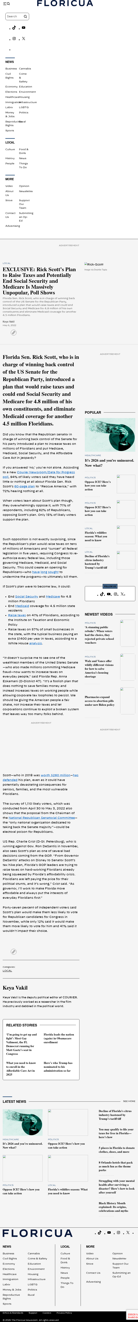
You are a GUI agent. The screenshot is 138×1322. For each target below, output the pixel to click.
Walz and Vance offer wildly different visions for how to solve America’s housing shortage (99, 668)
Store (8, 200)
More (90, 1246)
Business (11, 69)
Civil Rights (10, 1259)
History (10, 158)
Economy (11, 87)
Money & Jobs (12, 1290)
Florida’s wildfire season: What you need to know (96, 536)
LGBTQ (24, 107)
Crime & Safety (37, 1259)
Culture (10, 149)
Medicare (53, 596)
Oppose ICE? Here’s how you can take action (98, 486)
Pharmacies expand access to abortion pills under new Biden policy (100, 701)
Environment (27, 92)
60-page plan (24, 486)
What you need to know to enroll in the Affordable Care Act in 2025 (21, 1069)
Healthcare (12, 97)
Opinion (24, 186)
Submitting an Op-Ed (26, 217)
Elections (11, 92)
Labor (9, 107)
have (36, 572)
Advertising (12, 226)
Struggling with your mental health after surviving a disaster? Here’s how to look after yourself (117, 1186)
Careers (47, 1313)
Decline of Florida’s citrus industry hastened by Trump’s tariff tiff (97, 562)
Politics (23, 113)
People (9, 164)
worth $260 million (55, 775)
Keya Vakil (8, 321)
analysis (35, 643)
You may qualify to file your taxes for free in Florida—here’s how (116, 1133)
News (22, 158)
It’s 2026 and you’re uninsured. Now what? (109, 462)
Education (25, 87)
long (44, 572)
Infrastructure (28, 102)
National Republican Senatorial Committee (42, 817)
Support (33, 1313)
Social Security (26, 596)
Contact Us (93, 1273)
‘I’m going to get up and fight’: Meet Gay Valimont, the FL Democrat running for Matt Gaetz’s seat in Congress (21, 1044)
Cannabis (25, 69)
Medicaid (22, 606)
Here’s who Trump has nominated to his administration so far (58, 1067)
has (75, 775)
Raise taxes (17, 615)
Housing (24, 97)
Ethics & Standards (13, 1313)
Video (9, 186)
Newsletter (26, 191)
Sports (9, 131)
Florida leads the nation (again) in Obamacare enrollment (59, 1038)
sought (53, 572)
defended (10, 780)
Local (7, 263)
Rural (22, 122)
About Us (92, 1259)
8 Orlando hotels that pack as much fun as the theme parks (116, 1166)
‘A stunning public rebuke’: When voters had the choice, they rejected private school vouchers (99, 635)
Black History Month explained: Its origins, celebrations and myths (113, 1207)
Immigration (13, 102)
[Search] (25, 16)
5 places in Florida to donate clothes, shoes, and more (117, 1150)
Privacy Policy (64, 1313)
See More (129, 1101)
